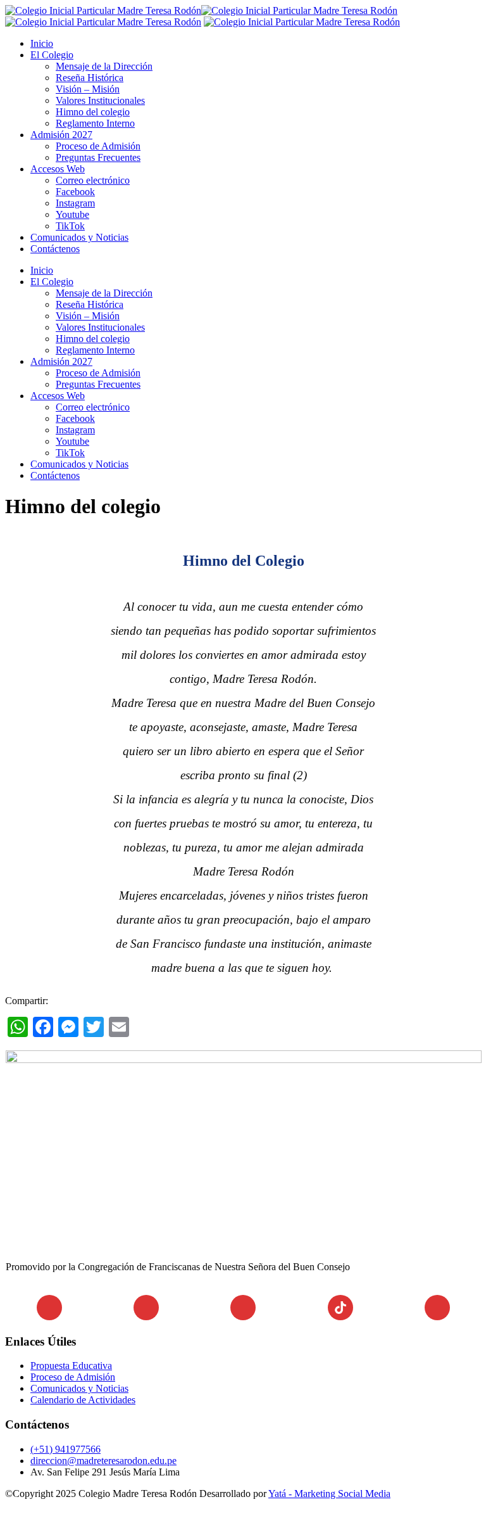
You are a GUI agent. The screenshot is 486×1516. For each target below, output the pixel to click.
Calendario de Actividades (82, 1399)
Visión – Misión (88, 89)
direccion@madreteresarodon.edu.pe (103, 1460)
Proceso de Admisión (98, 146)
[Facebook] (49, 1307)
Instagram (75, 203)
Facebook (75, 191)
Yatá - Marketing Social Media (329, 1493)
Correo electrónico (93, 180)
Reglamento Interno (95, 123)
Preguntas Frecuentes (98, 157)
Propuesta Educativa (71, 1365)
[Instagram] (146, 1307)
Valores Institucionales (100, 100)
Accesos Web (57, 168)
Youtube (72, 214)
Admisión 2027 (61, 134)
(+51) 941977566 (65, 1449)
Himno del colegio (93, 111)
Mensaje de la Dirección (104, 66)
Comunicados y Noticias (79, 237)
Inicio (41, 43)
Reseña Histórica (89, 77)
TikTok (70, 225)
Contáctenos (55, 248)
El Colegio (51, 54)
